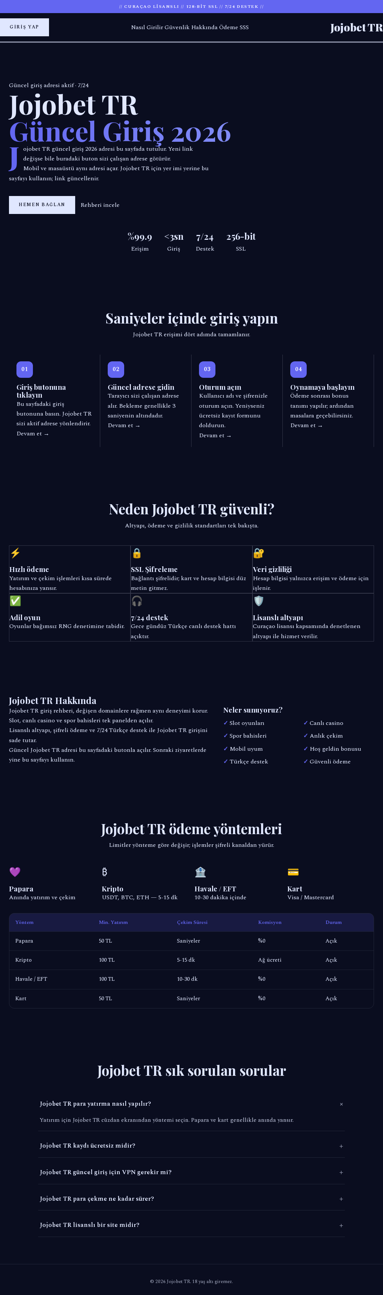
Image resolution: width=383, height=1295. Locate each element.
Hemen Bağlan (42, 204)
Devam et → (32, 433)
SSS (244, 27)
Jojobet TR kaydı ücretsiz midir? (191, 1146)
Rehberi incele (100, 204)
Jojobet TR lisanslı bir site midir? (191, 1225)
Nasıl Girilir (147, 27)
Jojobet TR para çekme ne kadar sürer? (191, 1199)
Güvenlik (177, 27)
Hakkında (204, 27)
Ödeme (228, 27)
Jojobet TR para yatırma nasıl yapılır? (192, 1104)
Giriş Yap (24, 27)
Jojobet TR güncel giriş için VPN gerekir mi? (191, 1172)
